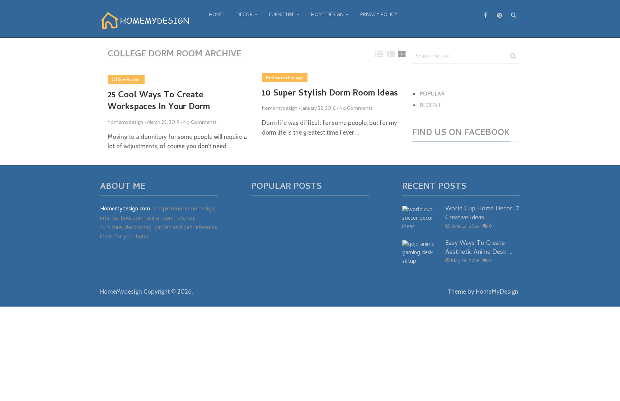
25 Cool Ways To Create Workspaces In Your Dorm (159, 102)
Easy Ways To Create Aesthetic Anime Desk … (479, 248)
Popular (432, 94)
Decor (244, 15)
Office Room (126, 79)
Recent (430, 106)
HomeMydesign (121, 291)
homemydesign (125, 122)
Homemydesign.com (125, 209)
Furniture (282, 15)
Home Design (327, 15)
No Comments (200, 122)
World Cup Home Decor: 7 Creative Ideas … (482, 214)
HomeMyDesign (497, 291)
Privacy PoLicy (378, 15)
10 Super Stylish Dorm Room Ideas (330, 94)
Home (216, 15)
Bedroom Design (285, 77)
